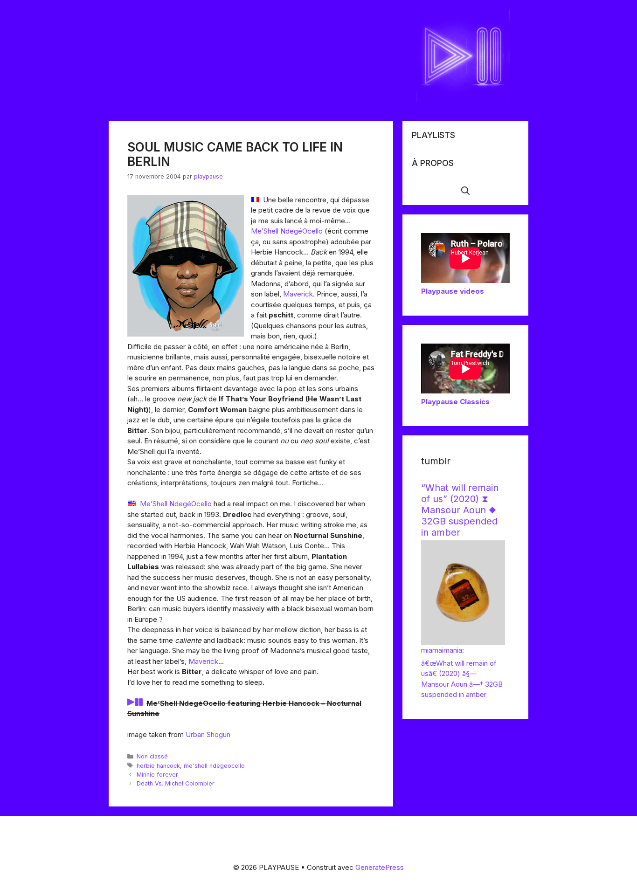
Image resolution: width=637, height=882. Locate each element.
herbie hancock (158, 765)
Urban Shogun (208, 734)
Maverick (298, 293)
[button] (465, 191)
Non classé (152, 756)
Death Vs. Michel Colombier (176, 783)
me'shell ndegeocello (214, 765)
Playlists (433, 135)
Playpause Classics (455, 401)
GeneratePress (379, 867)
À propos (433, 163)
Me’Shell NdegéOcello (287, 231)
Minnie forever (157, 774)
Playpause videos (452, 291)
